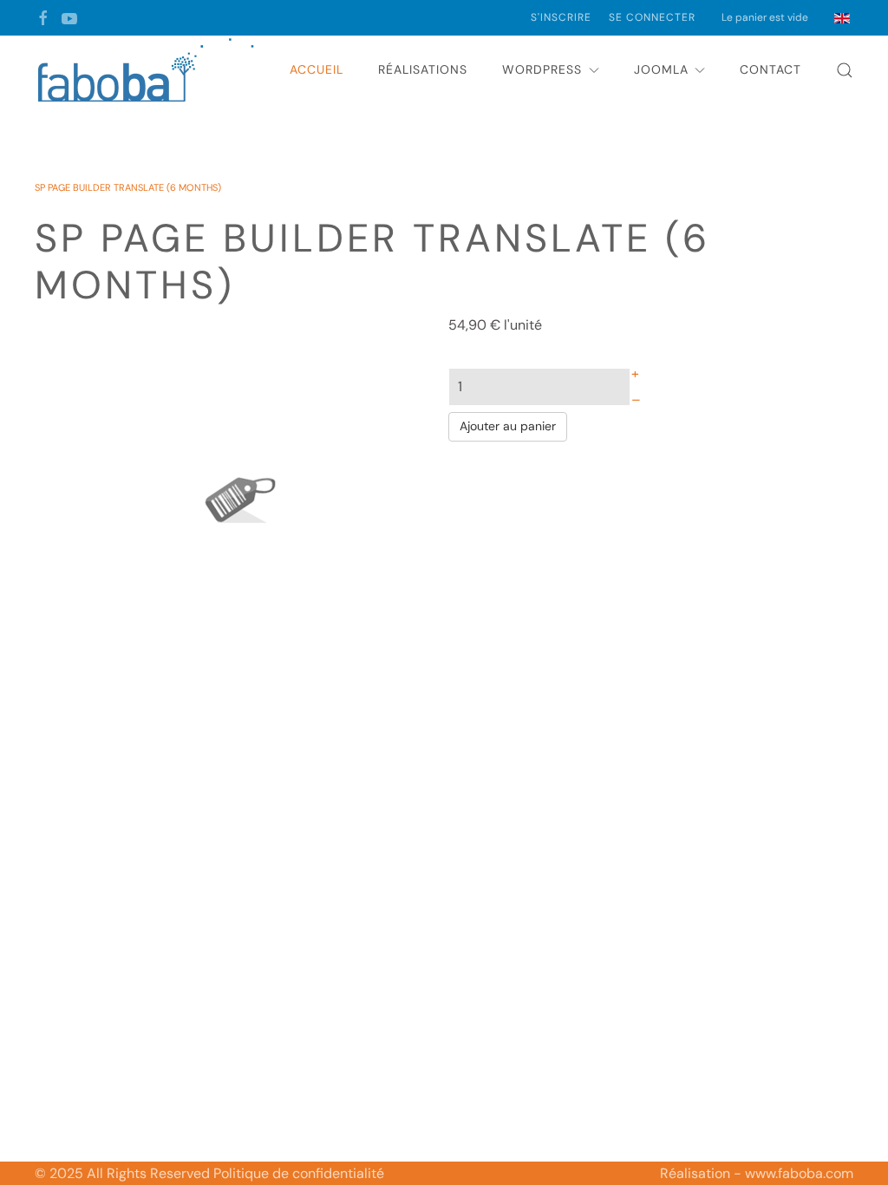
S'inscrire (561, 17)
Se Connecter (652, 17)
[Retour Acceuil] (147, 70)
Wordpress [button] (542, 69)
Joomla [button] (661, 69)
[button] (844, 70)
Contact (770, 69)
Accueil (316, 69)
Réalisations (422, 69)
